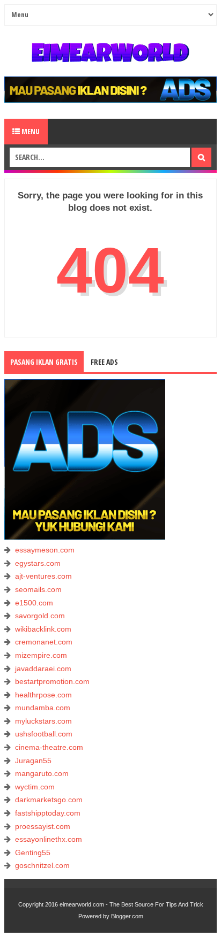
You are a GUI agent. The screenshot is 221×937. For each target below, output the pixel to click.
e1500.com (34, 602)
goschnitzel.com (42, 865)
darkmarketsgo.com (49, 799)
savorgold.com (40, 615)
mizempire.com (41, 655)
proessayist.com (42, 826)
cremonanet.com (43, 642)
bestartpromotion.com (52, 681)
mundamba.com (42, 707)
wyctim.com (35, 786)
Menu (30, 131)
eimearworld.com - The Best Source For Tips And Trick (131, 904)
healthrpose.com (43, 694)
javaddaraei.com (43, 668)
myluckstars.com (43, 721)
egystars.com (38, 563)
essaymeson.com (45, 550)
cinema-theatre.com (49, 747)
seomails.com (38, 589)
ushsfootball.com (43, 733)
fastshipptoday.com (47, 813)
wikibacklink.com (43, 629)
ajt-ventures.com (43, 576)
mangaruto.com (42, 773)
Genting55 (32, 852)
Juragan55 (33, 760)
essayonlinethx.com (48, 839)
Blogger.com (127, 916)
